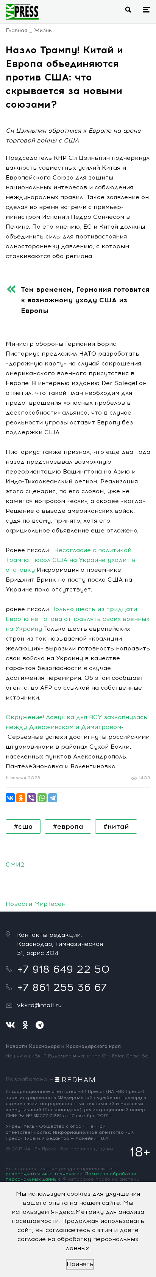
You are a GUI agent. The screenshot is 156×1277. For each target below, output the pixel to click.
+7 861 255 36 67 (62, 987)
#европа (68, 826)
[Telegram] (52, 797)
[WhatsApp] (42, 797)
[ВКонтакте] (10, 797)
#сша (23, 826)
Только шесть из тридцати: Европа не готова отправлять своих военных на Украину (78, 618)
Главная (16, 30)
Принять (80, 1264)
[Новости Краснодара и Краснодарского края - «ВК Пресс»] (22, 12)
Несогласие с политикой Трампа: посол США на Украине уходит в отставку (71, 559)
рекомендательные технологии (44, 1173)
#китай (116, 826)
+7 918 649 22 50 (63, 969)
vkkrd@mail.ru (39, 1005)
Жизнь (43, 30)
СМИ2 (15, 864)
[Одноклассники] (20, 797)
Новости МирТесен (36, 903)
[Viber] (31, 797)
